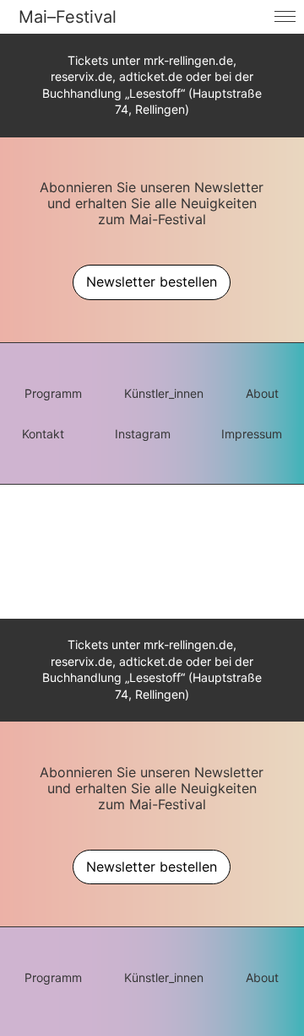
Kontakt (43, 434)
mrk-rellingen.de (188, 60)
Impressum (251, 434)
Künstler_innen (164, 393)
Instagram (143, 434)
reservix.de (81, 76)
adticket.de (150, 76)
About (262, 393)
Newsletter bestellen (151, 281)
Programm (53, 393)
